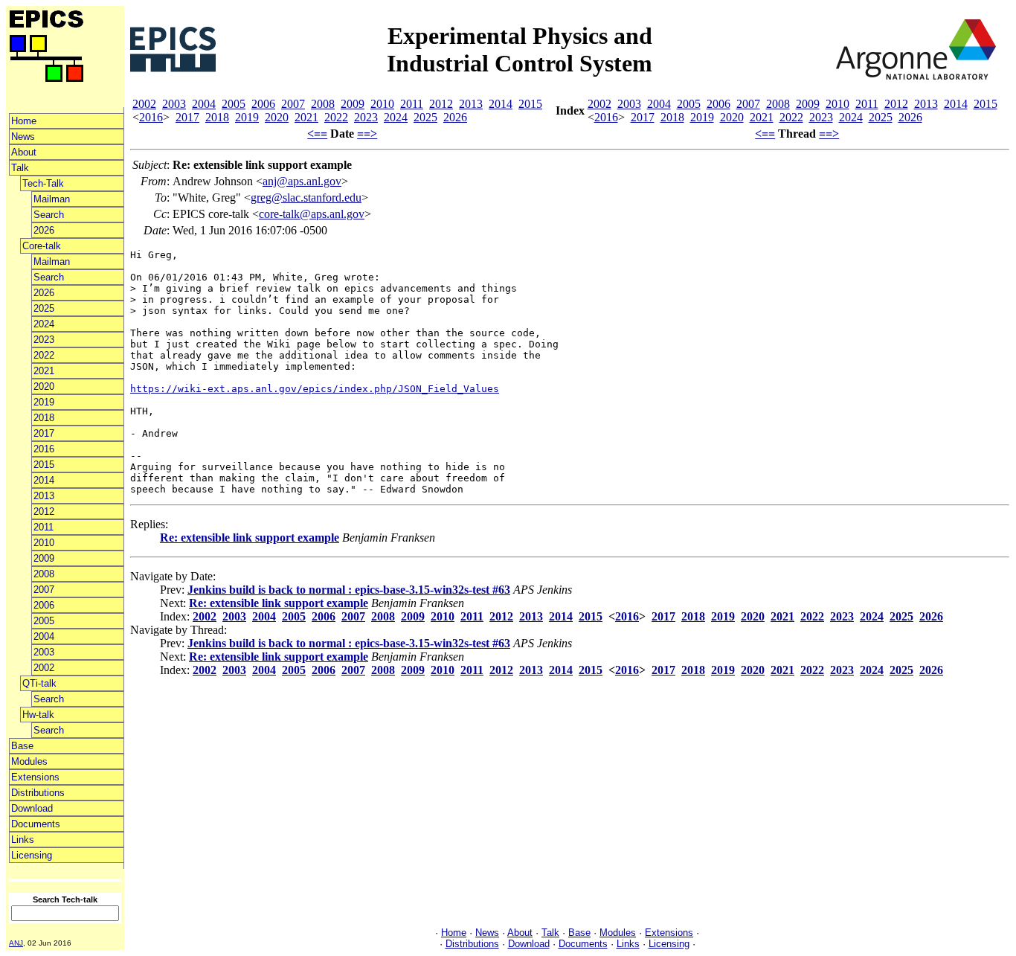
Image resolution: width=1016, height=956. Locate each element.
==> (367, 133)
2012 (43, 511)
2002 (43, 667)
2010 (43, 542)
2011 (43, 527)
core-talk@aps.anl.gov (311, 214)
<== (317, 133)
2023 (43, 339)
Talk (20, 167)
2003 (43, 652)
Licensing (31, 855)
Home (23, 120)
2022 (43, 355)
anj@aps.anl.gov (302, 181)
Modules (29, 761)
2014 (43, 480)
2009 (43, 558)
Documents (35, 824)
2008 (43, 574)
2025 (43, 308)
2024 (43, 324)
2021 (43, 370)
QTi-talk (39, 683)
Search (48, 214)
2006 (43, 605)
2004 (43, 636)
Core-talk (41, 245)
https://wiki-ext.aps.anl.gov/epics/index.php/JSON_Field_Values (314, 388)
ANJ (16, 943)
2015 (43, 464)
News (23, 136)
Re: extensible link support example (249, 537)
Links (22, 839)
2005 (43, 620)
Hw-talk (38, 714)
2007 (43, 589)
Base (22, 745)
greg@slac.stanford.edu (306, 197)
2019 (43, 402)
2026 (43, 230)
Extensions (35, 777)
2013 (43, 495)
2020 (43, 386)
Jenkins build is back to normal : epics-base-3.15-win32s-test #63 (348, 589)
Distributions (38, 792)
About (23, 152)
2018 (43, 417)
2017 (43, 433)
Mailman (51, 199)
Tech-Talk (43, 183)
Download (32, 808)
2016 (43, 449)
